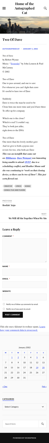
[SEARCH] (43, 424)
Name (6, 266)
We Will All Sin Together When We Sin (28, 218)
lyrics (18, 186)
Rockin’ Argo (9, 205)
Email (6, 279)
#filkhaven (11, 158)
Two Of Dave (12, 39)
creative (8, 186)
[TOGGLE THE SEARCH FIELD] (45, 8)
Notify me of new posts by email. (18, 309)
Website (6, 291)
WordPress (30, 438)
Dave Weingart (24, 158)
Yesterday (15, 63)
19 (37, 367)
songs (27, 186)
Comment (8, 236)
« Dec (4, 386)
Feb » (44, 386)
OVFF (28, 162)
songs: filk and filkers (14, 190)
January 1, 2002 (30, 49)
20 (43, 367)
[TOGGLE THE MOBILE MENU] (4, 8)
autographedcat (11, 49)
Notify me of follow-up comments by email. (22, 304)
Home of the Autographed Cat (24, 8)
